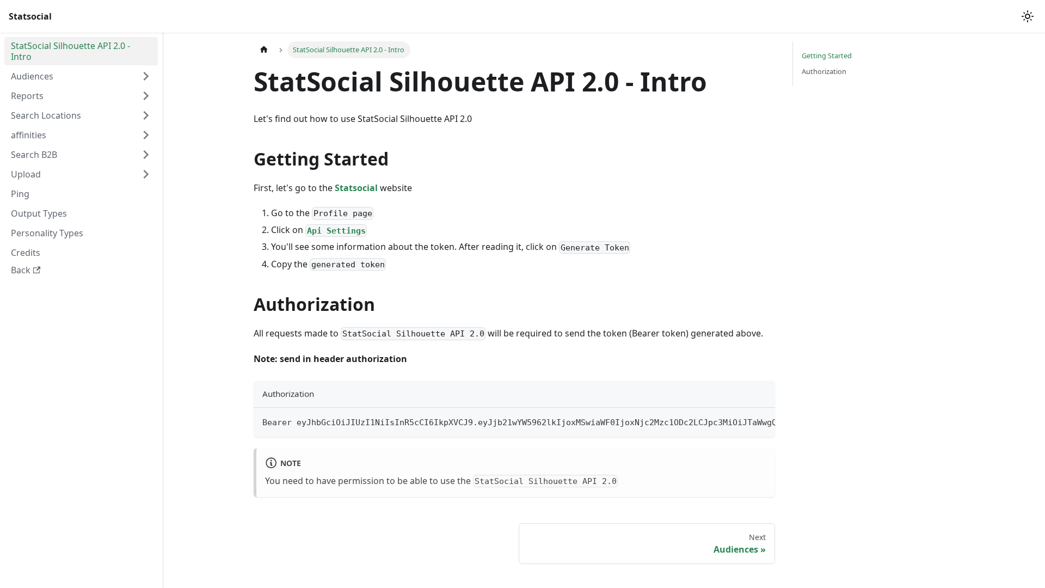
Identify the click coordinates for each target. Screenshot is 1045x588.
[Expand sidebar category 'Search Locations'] (146, 115)
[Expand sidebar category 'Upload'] (146, 174)
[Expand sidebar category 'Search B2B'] (146, 154)
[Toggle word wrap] (742, 421)
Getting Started (827, 55)
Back (20, 270)
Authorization (824, 71)
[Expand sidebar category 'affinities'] (146, 135)
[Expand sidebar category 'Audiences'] (146, 76)
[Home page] (264, 49)
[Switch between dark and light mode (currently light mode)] (1027, 16)
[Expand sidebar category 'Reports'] (146, 96)
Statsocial (356, 188)
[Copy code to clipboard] (762, 421)
